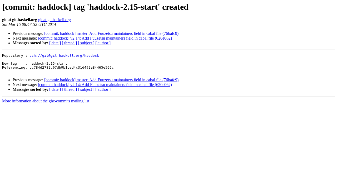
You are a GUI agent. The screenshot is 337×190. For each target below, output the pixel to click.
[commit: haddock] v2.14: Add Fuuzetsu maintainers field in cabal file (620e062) (105, 38)
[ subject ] (86, 43)
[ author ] (103, 43)
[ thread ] (69, 43)
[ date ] (55, 43)
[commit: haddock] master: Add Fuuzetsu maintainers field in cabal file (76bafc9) (111, 33)
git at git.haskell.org (54, 19)
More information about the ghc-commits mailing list (45, 101)
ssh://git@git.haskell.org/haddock (64, 56)
